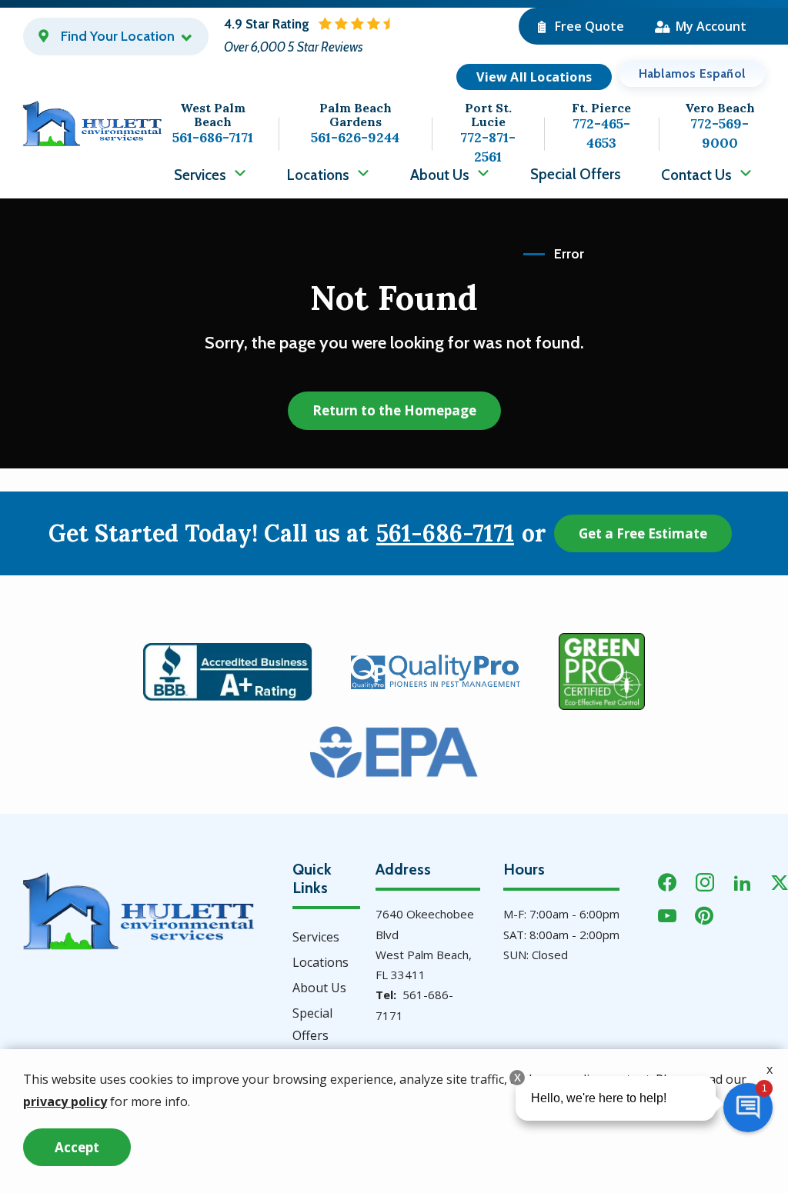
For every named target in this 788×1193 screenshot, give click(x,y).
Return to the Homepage (394, 410)
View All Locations (534, 76)
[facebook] (667, 880)
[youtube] (667, 913)
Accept (77, 1147)
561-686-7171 (445, 534)
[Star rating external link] (363, 36)
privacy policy (65, 1101)
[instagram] (705, 880)
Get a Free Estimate (643, 533)
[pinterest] (704, 913)
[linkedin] (742, 880)
